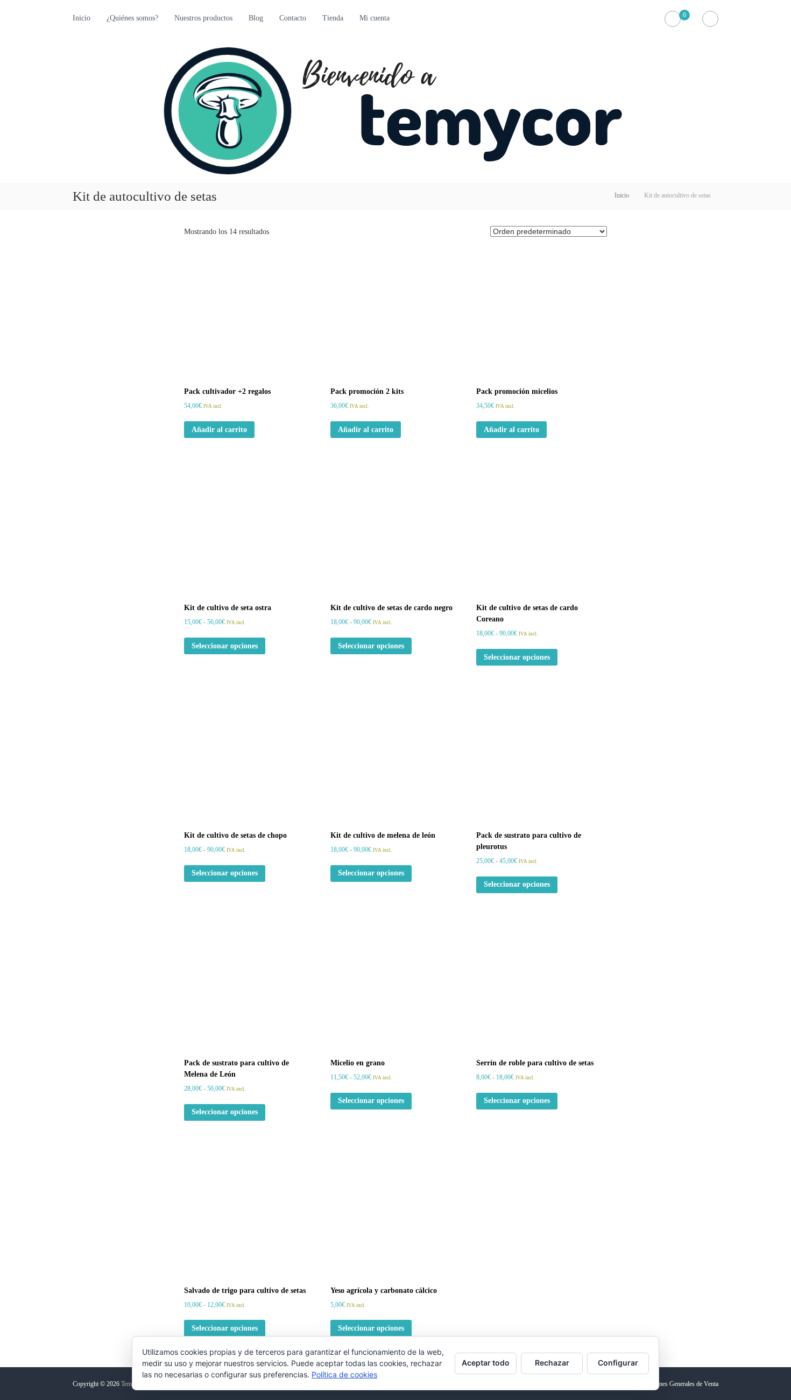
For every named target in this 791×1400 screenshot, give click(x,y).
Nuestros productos (203, 18)
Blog (256, 18)
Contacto (292, 18)
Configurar (618, 1362)
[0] (673, 19)
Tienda (332, 18)
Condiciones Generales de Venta (677, 1384)
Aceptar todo (486, 1362)
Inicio (81, 18)
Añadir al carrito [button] (219, 430)
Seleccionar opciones (225, 646)
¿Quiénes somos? (132, 18)
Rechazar (552, 1362)
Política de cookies (344, 1374)
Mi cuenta (374, 18)
